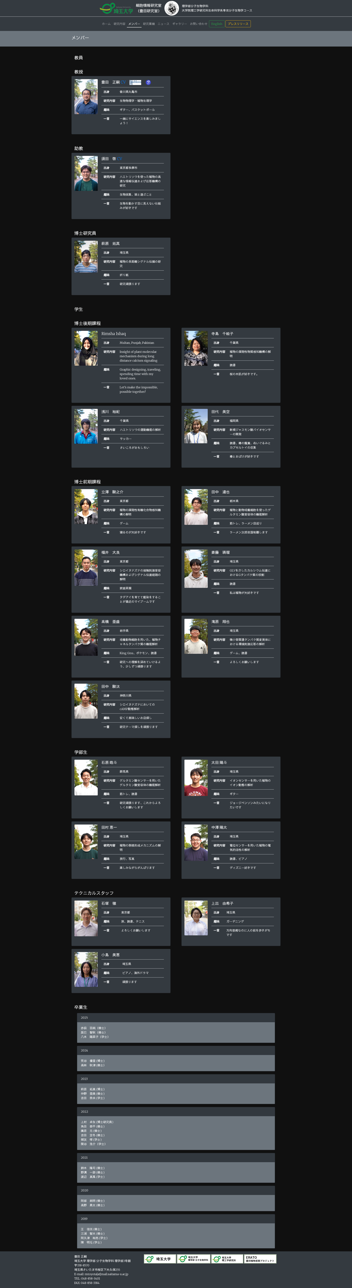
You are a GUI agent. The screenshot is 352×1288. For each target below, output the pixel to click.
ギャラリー (179, 24)
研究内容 (119, 24)
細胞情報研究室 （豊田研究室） (149, 8)
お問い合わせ (199, 24)
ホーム (106, 24)
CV (123, 82)
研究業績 (149, 24)
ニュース (163, 24)
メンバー (134, 24)
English (216, 24)
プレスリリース (238, 24)
